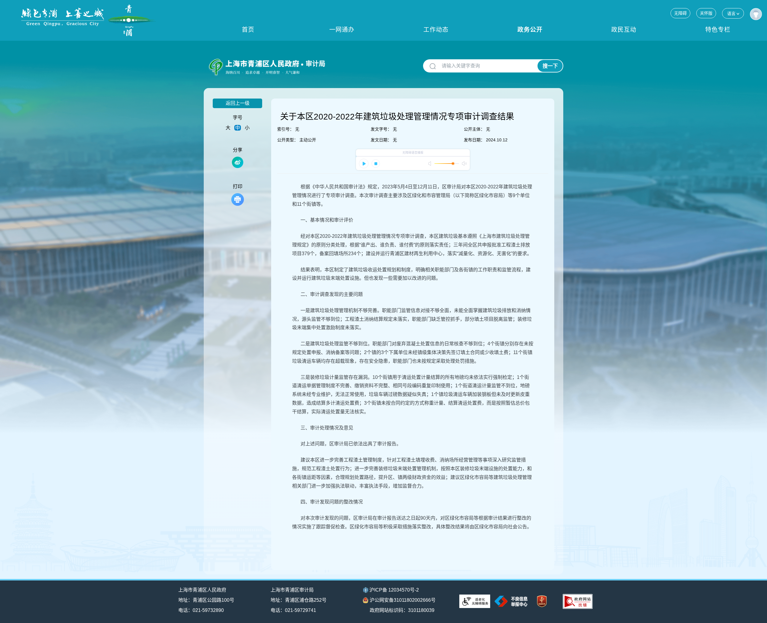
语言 (731, 13)
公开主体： (474, 129)
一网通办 (341, 29)
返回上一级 (238, 103)
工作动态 (436, 29)
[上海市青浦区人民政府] (88, 20)
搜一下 (550, 66)
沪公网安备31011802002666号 (403, 600)
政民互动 (623, 29)
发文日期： (381, 139)
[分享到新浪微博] (237, 162)
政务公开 (530, 29)
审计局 (315, 63)
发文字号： (381, 129)
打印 (237, 186)
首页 (248, 29)
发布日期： (474, 139)
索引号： (285, 129)
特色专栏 (717, 29)
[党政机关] (542, 601)
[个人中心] (756, 14)
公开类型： (287, 139)
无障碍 (680, 13)
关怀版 (706, 13)
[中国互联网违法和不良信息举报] (511, 601)
